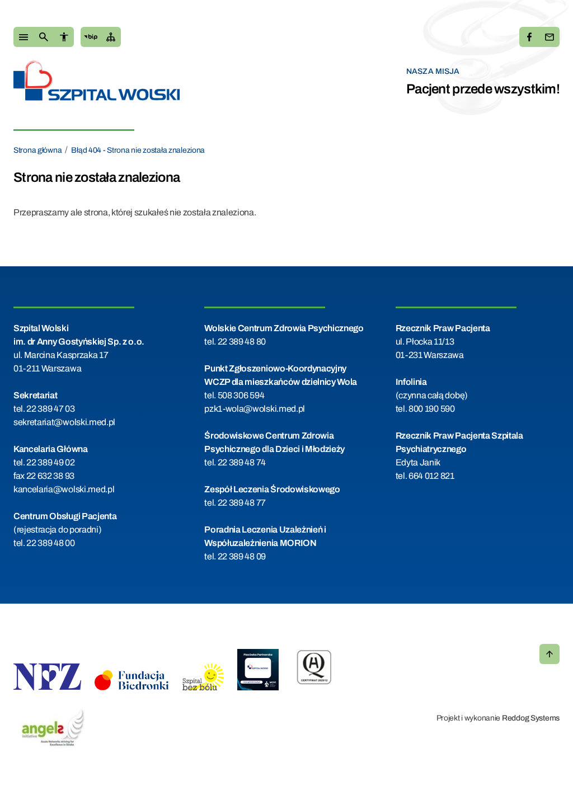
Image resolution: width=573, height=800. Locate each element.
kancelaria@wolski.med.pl (63, 489)
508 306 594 (241, 395)
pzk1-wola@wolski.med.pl (254, 408)
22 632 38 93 (50, 476)
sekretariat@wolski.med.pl (64, 422)
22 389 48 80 (242, 341)
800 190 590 (431, 408)
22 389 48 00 (50, 543)
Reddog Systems (531, 718)
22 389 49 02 (50, 462)
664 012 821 (431, 476)
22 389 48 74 (242, 462)
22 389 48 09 (242, 556)
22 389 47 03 (50, 408)
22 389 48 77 (242, 502)
